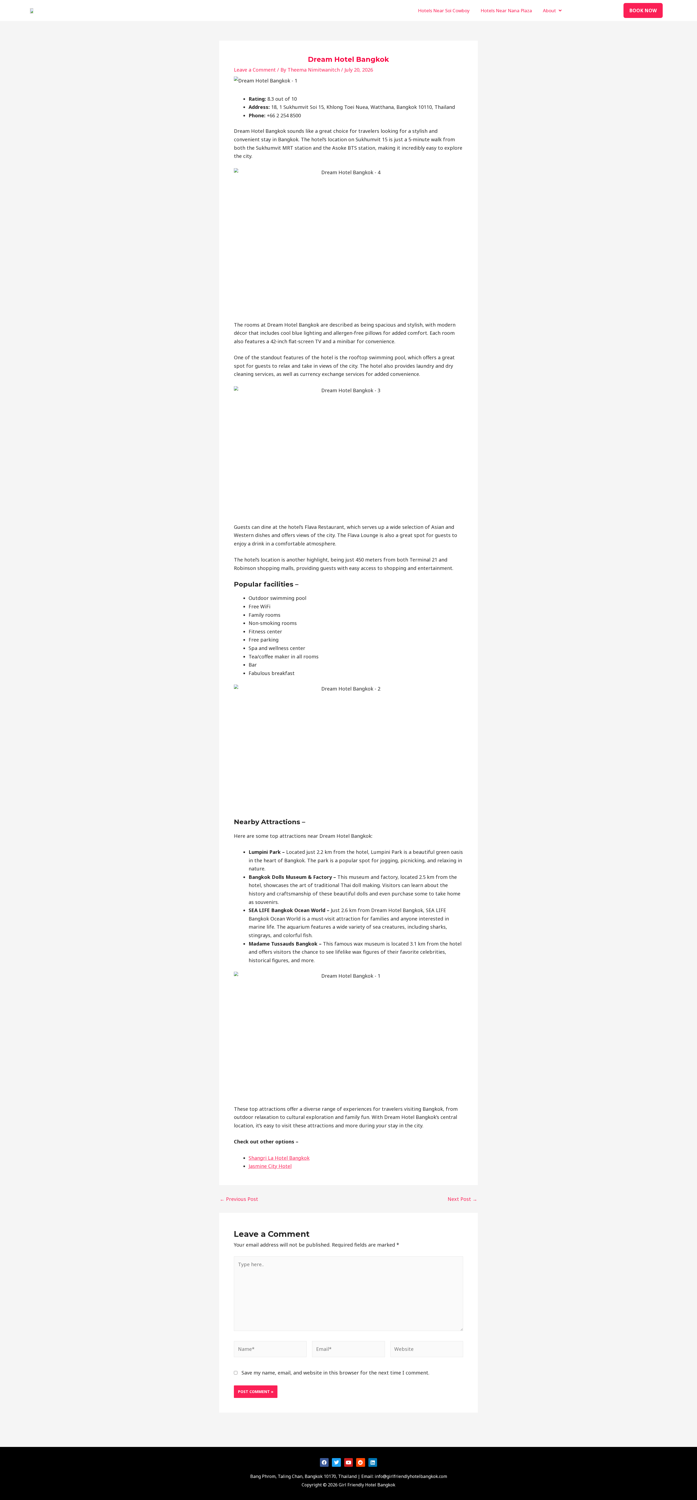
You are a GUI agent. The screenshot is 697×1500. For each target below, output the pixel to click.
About (549, 10)
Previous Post (239, 1199)
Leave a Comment (255, 69)
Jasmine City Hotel (270, 1166)
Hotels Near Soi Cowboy (444, 10)
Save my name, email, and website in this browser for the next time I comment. (335, 1372)
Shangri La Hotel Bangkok (279, 1158)
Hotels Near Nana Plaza (506, 10)
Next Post (462, 1199)
